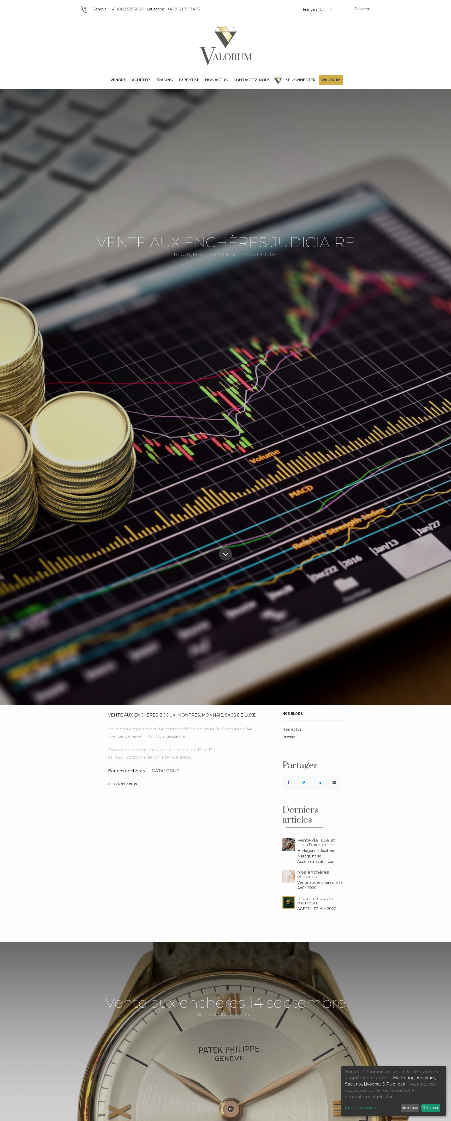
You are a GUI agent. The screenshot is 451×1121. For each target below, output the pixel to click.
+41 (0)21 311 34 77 (184, 9)
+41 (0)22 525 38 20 (127, 9)
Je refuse (410, 1108)
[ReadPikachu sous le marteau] (288, 902)
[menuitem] (118, 80)
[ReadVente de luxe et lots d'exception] (288, 844)
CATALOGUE (165, 770)
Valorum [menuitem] (331, 79)
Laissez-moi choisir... (362, 1108)
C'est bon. (431, 1108)
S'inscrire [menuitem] (362, 9)
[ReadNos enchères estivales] (288, 876)
